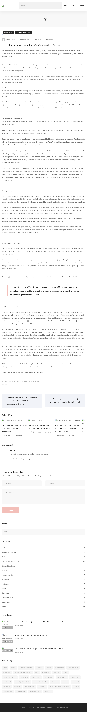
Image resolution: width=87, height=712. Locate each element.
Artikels (43, 548)
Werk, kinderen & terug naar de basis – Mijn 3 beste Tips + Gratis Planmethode (15, 428)
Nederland (55, 682)
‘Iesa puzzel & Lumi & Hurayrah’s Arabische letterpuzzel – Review (39, 649)
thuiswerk (17, 686)
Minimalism (8, 32)
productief (75, 682)
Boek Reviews (43, 557)
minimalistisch (61, 677)
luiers (65, 672)
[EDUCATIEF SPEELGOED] (7, 648)
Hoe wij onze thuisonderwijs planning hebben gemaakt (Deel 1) (40, 426)
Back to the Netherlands (43, 552)
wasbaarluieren (8, 691)
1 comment (49, 39)
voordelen (42, 686)
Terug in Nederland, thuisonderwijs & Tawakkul (32, 635)
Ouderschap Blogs (23, 32)
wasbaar (76, 686)
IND (36, 672)
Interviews (43, 570)
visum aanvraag (30, 686)
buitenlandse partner (26, 668)
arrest (5, 668)
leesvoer (56, 672)
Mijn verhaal (43, 579)
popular (65, 682)
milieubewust (48, 677)
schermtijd (5, 384)
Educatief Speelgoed (43, 566)
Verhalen (43, 607)
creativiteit (11, 381)
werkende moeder (35, 691)
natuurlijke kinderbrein (31, 381)
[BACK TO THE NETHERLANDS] (7, 622)
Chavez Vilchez (73, 668)
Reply (28, 459)
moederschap (75, 677)
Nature (43, 588)
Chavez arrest (59, 668)
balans (13, 668)
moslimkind (7, 682)
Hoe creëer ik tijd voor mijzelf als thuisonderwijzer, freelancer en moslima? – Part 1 (67, 428)
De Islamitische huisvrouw (43, 561)
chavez (49, 668)
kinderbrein (19, 381)
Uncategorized (43, 602)
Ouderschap (43, 593)
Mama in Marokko (43, 575)
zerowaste (48, 691)
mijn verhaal (36, 677)
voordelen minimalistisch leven (59, 686)
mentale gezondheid (9, 677)
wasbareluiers (21, 691)
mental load (24, 677)
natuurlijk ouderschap (41, 682)
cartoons (4, 381)
